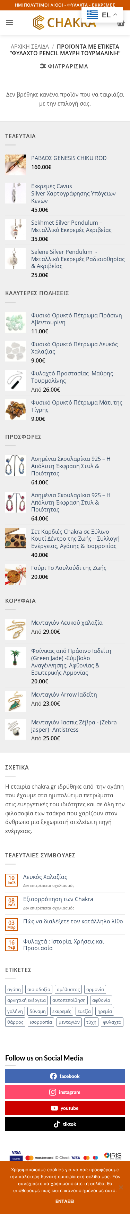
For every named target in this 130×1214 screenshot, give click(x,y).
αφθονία (101, 1000)
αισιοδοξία (38, 989)
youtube (69, 1108)
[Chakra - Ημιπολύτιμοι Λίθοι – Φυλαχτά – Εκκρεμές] (65, 22)
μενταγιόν (69, 1022)
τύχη (91, 1022)
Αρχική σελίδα (30, 46)
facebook (70, 1076)
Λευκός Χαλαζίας (45, 877)
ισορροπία (41, 1022)
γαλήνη (15, 1011)
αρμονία (95, 989)
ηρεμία (104, 1011)
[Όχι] (120, 1189)
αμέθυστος (68, 989)
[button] (9, 22)
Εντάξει (65, 1201)
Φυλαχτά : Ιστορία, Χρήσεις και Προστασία (63, 944)
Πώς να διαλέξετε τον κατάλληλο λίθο (73, 921)
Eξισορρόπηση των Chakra (58, 899)
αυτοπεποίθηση (69, 1000)
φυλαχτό (112, 1022)
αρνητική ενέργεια (26, 1000)
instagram (69, 1092)
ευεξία (84, 1011)
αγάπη (14, 989)
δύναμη (37, 1011)
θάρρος (15, 1022)
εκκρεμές (61, 1011)
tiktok (69, 1124)
